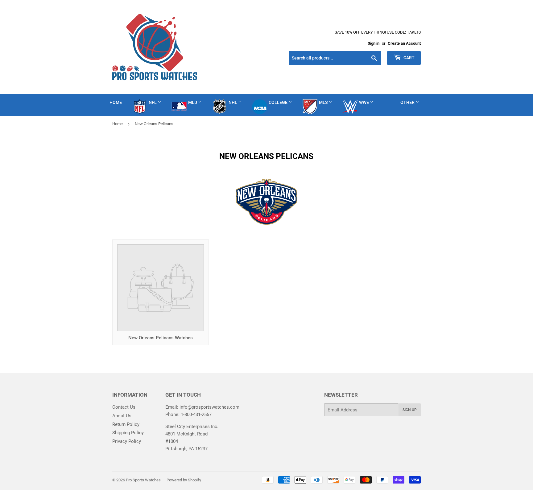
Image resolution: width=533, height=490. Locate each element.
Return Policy (125, 424)
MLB (193, 102)
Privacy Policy (126, 441)
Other (407, 102)
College (278, 102)
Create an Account (404, 43)
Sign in (373, 43)
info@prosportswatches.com (209, 407)
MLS (323, 102)
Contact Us (123, 407)
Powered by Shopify (184, 480)
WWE (364, 102)
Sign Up (410, 410)
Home (115, 102)
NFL (153, 102)
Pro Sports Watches (143, 480)
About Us (121, 416)
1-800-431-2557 (196, 414)
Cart (409, 57)
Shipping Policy (128, 432)
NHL (233, 102)
